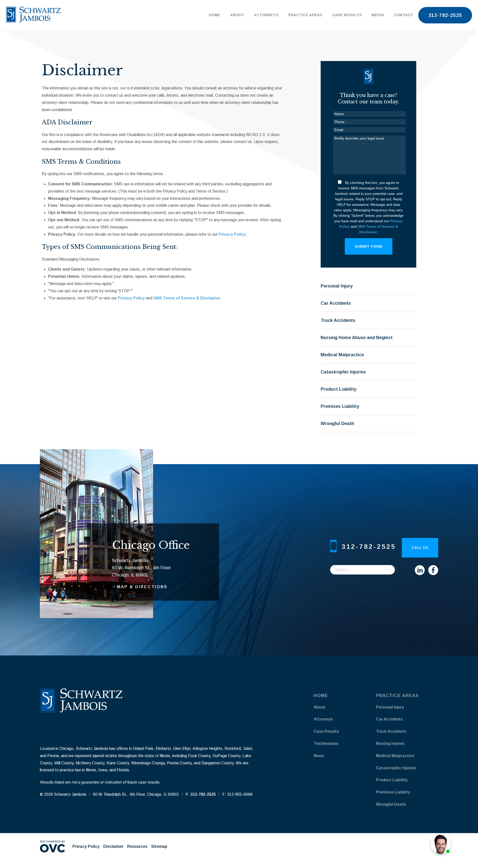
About (237, 15)
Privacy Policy (232, 234)
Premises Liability (340, 406)
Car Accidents (336, 303)
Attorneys (266, 15)
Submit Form (368, 246)
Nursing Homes (390, 743)
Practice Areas (305, 15)
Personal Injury (337, 286)
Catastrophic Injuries (343, 371)
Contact (403, 15)
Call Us (420, 548)
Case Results (347, 15)
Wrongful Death (337, 423)
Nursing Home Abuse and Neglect (357, 337)
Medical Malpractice (342, 354)
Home (214, 15)
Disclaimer (113, 846)
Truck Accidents (338, 320)
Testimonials (326, 743)
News (319, 756)
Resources (137, 846)
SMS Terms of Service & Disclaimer (186, 298)
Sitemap (159, 846)
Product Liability (339, 389)
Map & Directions (142, 587)
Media (378, 15)
